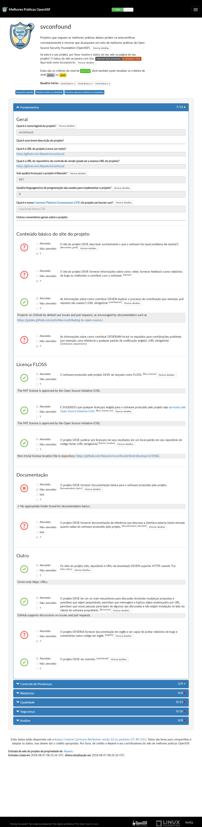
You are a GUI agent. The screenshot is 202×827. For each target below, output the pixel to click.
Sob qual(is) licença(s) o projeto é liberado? (41, 173)
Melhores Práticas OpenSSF (29, 9)
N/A (41, 494)
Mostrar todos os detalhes (49, 92)
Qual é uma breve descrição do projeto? (40, 140)
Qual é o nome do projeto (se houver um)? (64, 202)
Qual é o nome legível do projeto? (36, 126)
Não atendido (41, 248)
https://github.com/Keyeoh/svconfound (40, 154)
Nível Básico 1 (68, 83)
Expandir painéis (24, 92)
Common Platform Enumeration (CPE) (57, 202)
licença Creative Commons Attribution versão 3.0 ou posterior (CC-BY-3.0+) (100, 739)
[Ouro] (62, 75)
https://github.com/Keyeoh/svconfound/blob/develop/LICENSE (117, 456)
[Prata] (51, 75)
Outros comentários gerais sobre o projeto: (42, 217)
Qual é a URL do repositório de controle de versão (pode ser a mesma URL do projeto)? (68, 161)
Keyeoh (68, 751)
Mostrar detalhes (101, 48)
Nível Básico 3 (102, 83)
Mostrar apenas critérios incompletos (84, 92)
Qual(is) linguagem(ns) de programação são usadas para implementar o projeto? (63, 188)
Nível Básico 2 (85, 83)
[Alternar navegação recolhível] (195, 9)
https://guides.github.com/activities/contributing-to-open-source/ (60, 320)
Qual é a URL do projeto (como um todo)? (41, 149)
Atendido (41, 243)
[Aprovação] (85, 71)
